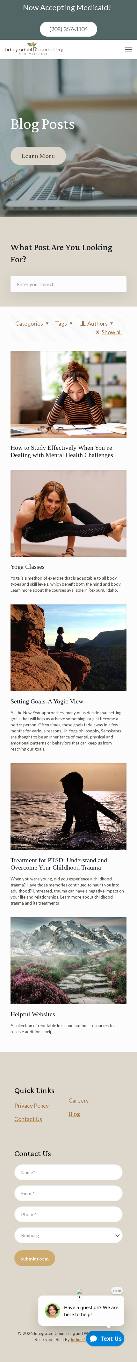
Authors (97, 323)
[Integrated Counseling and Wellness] (34, 49)
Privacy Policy (31, 1105)
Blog (74, 1113)
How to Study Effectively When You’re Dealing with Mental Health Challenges (62, 451)
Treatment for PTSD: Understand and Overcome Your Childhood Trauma (59, 864)
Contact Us (28, 1118)
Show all (112, 331)
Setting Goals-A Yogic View (47, 701)
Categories (29, 323)
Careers (78, 1100)
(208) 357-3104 (68, 28)
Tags (61, 323)
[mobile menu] (128, 49)
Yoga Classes (28, 566)
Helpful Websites (33, 1014)
